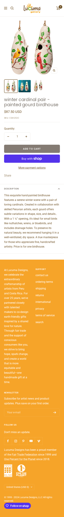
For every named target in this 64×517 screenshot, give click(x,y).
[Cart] (58, 8)
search (39, 322)
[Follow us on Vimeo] (38, 441)
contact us (41, 275)
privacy (39, 308)
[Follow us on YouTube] (31, 441)
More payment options (32, 167)
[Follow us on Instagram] (15, 441)
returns (39, 295)
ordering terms (44, 281)
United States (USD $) (17, 487)
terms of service (45, 315)
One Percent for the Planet (19, 459)
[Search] (12, 8)
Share (7, 175)
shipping (40, 288)
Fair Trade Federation (24, 454)
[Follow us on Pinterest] (23, 441)
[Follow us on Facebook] (8, 441)
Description (11, 189)
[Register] (54, 412)
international (43, 302)
